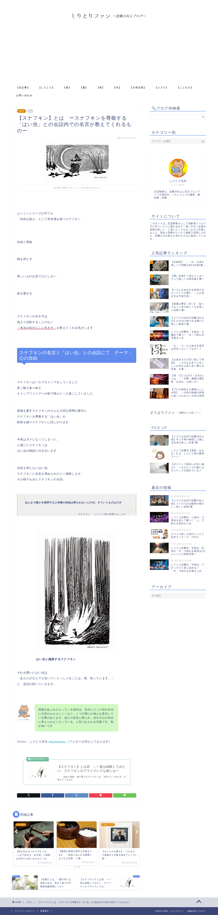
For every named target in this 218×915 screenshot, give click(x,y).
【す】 (21, 111)
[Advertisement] (109, 58)
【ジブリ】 (161, 87)
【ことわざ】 (185, 87)
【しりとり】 (46, 87)
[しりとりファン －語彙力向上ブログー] (108, 17)
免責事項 (44, 911)
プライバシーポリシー (25, 911)
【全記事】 (23, 87)
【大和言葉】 (138, 87)
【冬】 (117, 87)
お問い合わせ (24, 95)
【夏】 (84, 87)
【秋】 (101, 87)
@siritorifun (57, 741)
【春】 (67, 87)
